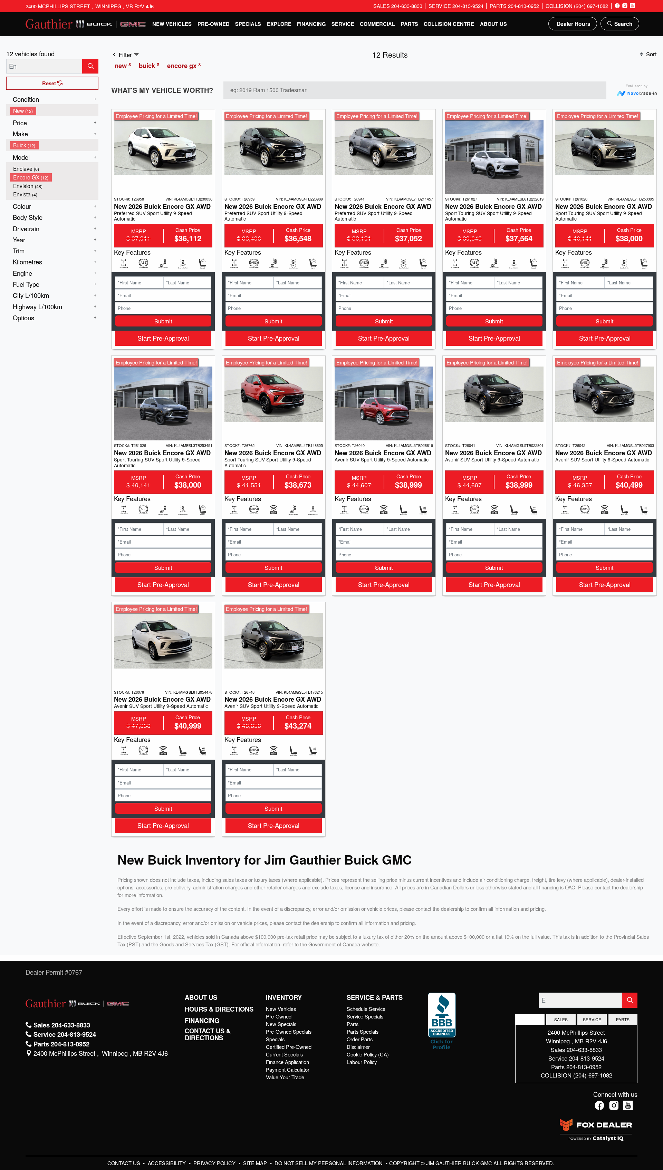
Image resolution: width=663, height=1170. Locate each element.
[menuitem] (54, 110)
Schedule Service (366, 1008)
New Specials (281, 1023)
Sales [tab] (561, 1019)
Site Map (255, 1163)
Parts (352, 1023)
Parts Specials (362, 1031)
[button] (172, 23)
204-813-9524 (586, 1058)
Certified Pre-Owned (288, 1046)
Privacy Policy (215, 1163)
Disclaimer (358, 1046)
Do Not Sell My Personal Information (329, 1163)
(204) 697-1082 (592, 1075)
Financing (202, 1020)
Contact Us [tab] (530, 1019)
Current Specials (284, 1054)
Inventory (284, 997)
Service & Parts (375, 997)
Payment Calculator (287, 1069)
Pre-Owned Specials (288, 1031)
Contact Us (124, 1163)
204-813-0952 (584, 1067)
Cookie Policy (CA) (368, 1054)
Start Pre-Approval (163, 337)
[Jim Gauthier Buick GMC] (86, 22)
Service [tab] (592, 1019)
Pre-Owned (278, 1016)
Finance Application (287, 1061)
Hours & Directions (219, 1009)
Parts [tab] (623, 1019)
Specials (275, 1039)
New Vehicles (281, 1008)
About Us (201, 997)
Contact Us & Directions (208, 1034)
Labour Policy (362, 1061)
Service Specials (365, 1016)
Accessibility (167, 1163)
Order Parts (360, 1039)
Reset (49, 83)
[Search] (90, 66)
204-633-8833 (584, 1049)
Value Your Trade (285, 1077)
